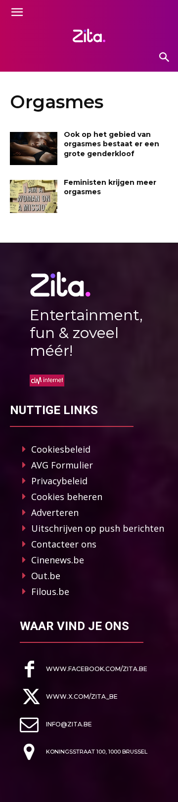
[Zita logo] (89, 35)
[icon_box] (83, 669)
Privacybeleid (59, 481)
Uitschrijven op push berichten (97, 528)
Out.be (45, 576)
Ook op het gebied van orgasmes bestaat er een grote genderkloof (111, 144)
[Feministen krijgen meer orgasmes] (33, 196)
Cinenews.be (57, 560)
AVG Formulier (62, 465)
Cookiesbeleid (60, 449)
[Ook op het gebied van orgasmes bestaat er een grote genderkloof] (33, 148)
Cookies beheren (66, 497)
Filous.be (50, 591)
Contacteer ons (63, 544)
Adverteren (55, 512)
